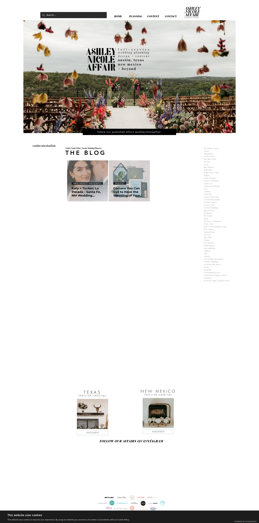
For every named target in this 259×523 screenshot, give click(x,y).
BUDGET (119, 183)
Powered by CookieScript (245, 521)
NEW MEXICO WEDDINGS (87, 183)
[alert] (129, 517)
